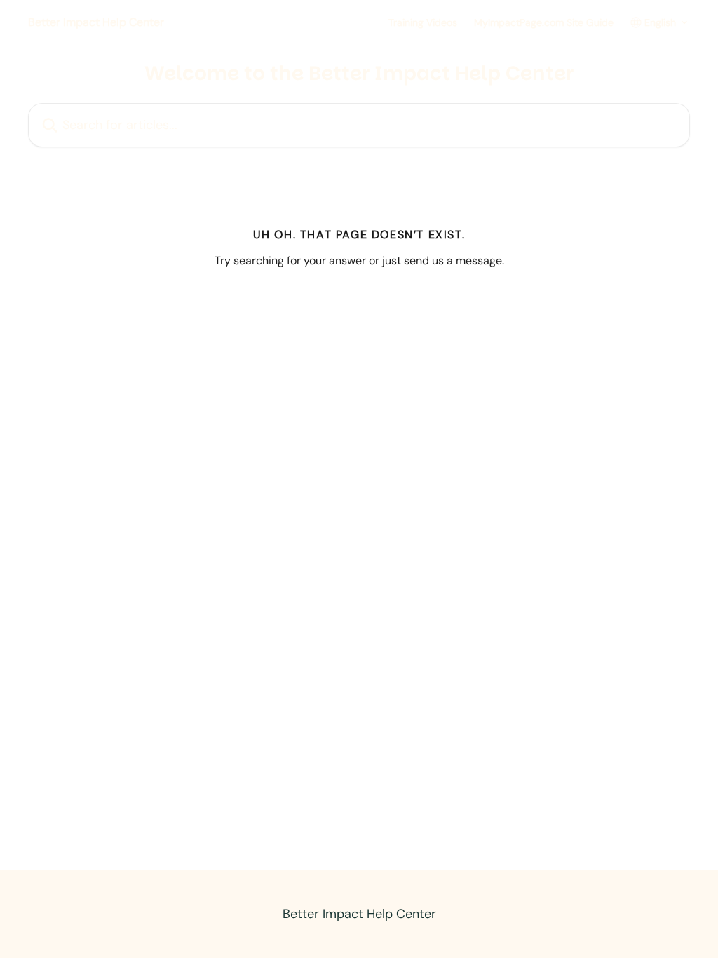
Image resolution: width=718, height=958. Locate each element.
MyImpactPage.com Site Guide (544, 22)
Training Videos (422, 22)
